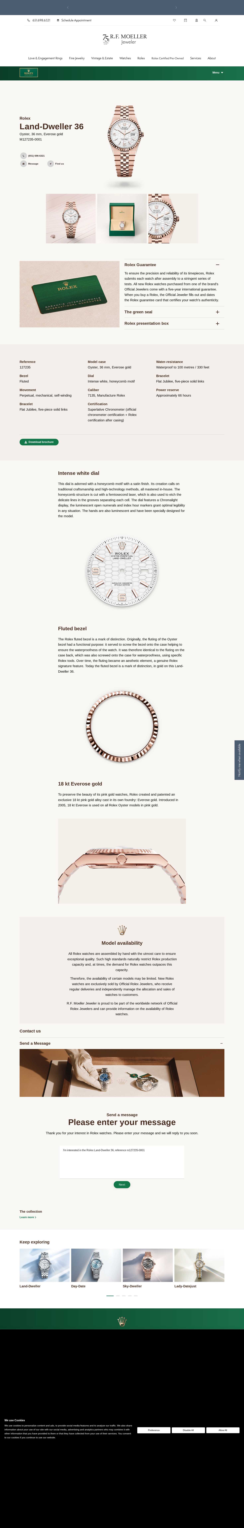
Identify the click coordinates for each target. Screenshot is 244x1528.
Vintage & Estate (102, 58)
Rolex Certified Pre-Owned (168, 58)
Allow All (223, 1430)
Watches (125, 58)
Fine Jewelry (77, 58)
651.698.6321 (41, 20)
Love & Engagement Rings (45, 58)
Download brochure (41, 442)
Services (195, 58)
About (212, 58)
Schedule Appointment (76, 20)
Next (122, 1184)
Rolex (141, 58)
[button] (218, 72)
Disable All (188, 1430)
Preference (154, 1430)
